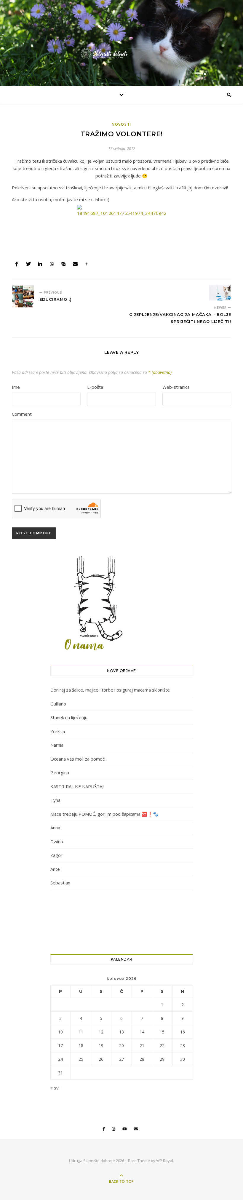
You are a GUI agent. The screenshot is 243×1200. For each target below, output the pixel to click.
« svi (55, 1088)
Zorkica (57, 731)
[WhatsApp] (52, 264)
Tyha (55, 800)
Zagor (56, 855)
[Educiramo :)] (23, 296)
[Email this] (75, 264)
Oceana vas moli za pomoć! (77, 759)
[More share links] (87, 264)
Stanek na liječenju (68, 717)
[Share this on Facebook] (16, 264)
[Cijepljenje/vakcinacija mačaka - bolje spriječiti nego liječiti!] (220, 292)
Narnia (56, 745)
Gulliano (58, 704)
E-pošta (95, 387)
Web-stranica (176, 387)
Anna (55, 828)
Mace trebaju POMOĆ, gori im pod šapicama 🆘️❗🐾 (104, 814)
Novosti (121, 124)
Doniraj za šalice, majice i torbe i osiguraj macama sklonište (110, 690)
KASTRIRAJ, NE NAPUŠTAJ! (77, 786)
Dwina (56, 841)
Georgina (59, 772)
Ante (55, 869)
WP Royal (164, 1160)
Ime (16, 387)
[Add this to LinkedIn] (40, 264)
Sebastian (60, 883)
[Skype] (63, 264)
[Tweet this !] (28, 264)
